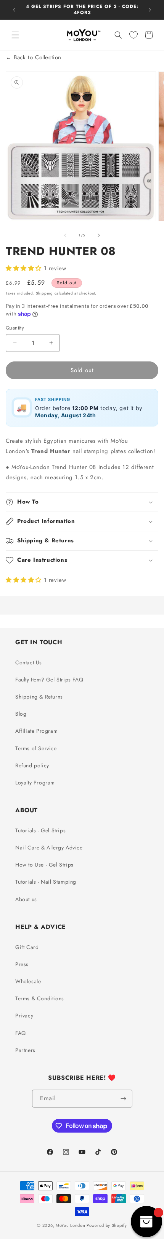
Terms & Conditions (39, 998)
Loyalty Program (35, 782)
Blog (20, 714)
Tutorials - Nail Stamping (45, 882)
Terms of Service (36, 748)
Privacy (24, 1015)
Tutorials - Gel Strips (40, 830)
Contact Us (28, 662)
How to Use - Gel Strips (44, 864)
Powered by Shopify (107, 1225)
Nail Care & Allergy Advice (49, 847)
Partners (25, 1050)
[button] (15, 35)
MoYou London (70, 1225)
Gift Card (27, 947)
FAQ (20, 1033)
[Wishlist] (133, 35)
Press (22, 964)
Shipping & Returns (39, 696)
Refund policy (32, 765)
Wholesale (28, 981)
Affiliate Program (36, 731)
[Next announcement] (149, 10)
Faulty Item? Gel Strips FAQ (49, 679)
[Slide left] (65, 235)
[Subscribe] (123, 1098)
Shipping (44, 293)
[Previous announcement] (14, 10)
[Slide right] (98, 235)
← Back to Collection (33, 57)
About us (26, 899)
